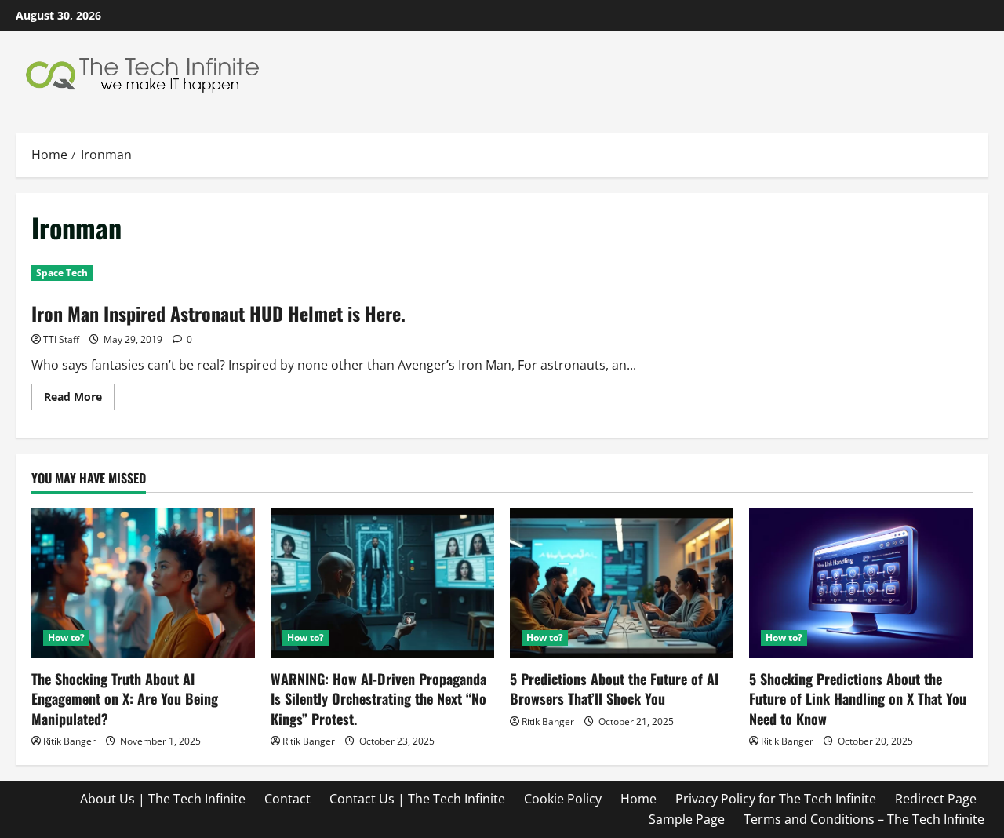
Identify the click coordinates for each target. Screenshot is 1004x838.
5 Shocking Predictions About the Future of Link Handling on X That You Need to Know (857, 698)
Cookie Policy (563, 798)
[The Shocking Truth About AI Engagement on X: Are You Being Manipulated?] (143, 583)
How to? (66, 637)
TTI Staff (61, 339)
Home (638, 798)
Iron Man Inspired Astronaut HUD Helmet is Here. (218, 313)
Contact (287, 798)
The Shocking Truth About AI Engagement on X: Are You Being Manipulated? (124, 698)
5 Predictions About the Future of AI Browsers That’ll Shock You (614, 689)
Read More (79, 399)
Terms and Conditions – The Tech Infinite (864, 819)
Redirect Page (936, 798)
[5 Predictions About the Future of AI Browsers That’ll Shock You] (621, 583)
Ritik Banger (69, 741)
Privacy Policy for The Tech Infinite (775, 798)
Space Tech (62, 272)
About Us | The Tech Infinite (163, 798)
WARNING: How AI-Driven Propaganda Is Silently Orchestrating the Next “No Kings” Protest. (378, 698)
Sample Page (687, 819)
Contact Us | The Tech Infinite (417, 798)
